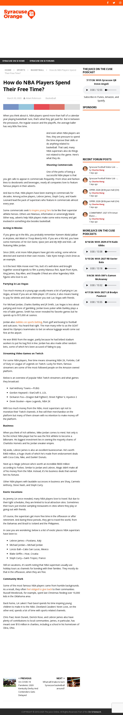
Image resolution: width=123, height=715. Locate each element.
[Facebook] (108, 3)
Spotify (101, 100)
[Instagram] (120, 3)
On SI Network (94, 712)
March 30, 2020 (14, 98)
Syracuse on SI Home (13, 61)
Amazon (109, 96)
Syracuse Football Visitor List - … (103, 167)
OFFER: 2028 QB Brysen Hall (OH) (104, 190)
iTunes (100, 96)
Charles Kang (98, 170)
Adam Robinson (33, 98)
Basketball (51, 98)
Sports (21, 70)
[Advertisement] (84, 31)
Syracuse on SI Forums (42, 61)
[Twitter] (114, 3)
